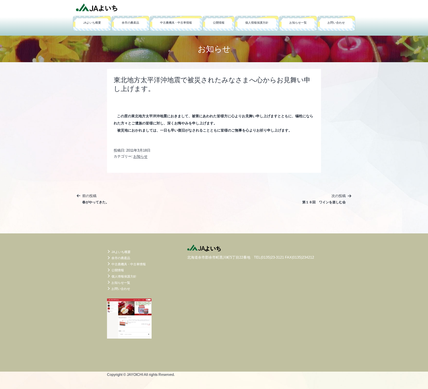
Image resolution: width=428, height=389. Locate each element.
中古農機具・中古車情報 (176, 22)
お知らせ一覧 (298, 22)
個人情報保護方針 (256, 22)
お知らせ (140, 156)
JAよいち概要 (92, 22)
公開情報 (218, 22)
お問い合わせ (336, 22)
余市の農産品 (130, 22)
